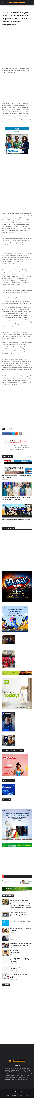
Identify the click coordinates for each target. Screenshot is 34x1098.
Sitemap (26, 1095)
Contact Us (15, 1095)
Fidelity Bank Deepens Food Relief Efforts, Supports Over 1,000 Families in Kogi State (16, 498)
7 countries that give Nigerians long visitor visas (19, 967)
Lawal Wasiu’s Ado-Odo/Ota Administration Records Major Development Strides (18, 914)
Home (3, 9)
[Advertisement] (17, 48)
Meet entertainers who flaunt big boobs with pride (20, 929)
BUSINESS (8, 9)
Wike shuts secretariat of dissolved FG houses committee (20, 936)
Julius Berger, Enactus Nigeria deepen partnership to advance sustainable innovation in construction (16, 520)
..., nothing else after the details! (18, 442)
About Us (8, 1095)
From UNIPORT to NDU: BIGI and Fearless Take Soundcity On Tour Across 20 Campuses (21, 959)
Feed (21, 1095)
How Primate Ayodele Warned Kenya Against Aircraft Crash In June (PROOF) (16, 476)
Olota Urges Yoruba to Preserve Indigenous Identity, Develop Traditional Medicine (21, 976)
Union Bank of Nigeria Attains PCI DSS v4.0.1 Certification (20, 922)
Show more (29, 456)
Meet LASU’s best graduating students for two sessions (20, 951)
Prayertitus (20, 1091)
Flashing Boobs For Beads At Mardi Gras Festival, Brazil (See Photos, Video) (21, 944)
